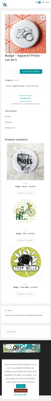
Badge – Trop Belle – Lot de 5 (25, 287)
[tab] (25, 98)
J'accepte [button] (21, 386)
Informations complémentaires (25, 104)
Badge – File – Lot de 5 (25, 233)
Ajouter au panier (31, 71)
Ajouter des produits (34, 315)
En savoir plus (20, 394)
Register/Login (19, 86)
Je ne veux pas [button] (21, 390)
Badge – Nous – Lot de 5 (25, 186)
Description (25, 98)
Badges (16, 80)
